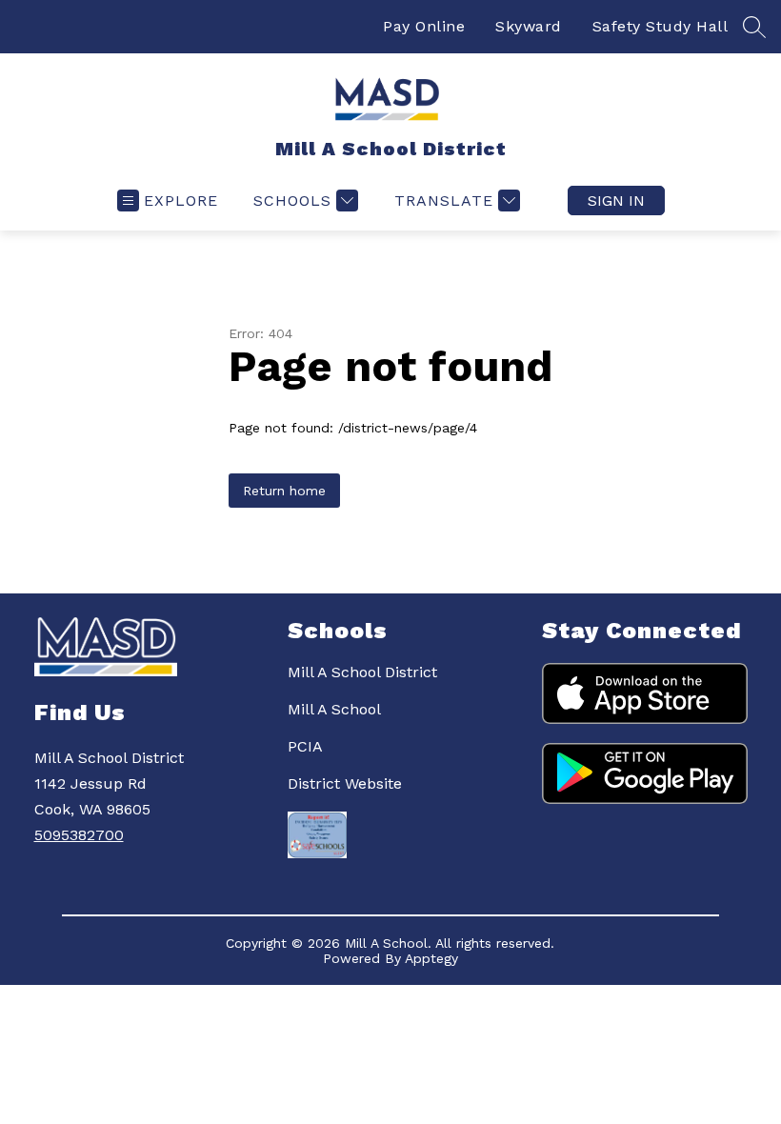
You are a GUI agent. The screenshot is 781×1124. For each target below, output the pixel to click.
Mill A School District (362, 672)
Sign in (616, 200)
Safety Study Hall (660, 26)
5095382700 (79, 835)
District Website (345, 783)
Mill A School (334, 709)
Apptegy (431, 958)
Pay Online (424, 26)
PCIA (305, 746)
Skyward (528, 26)
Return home (284, 490)
